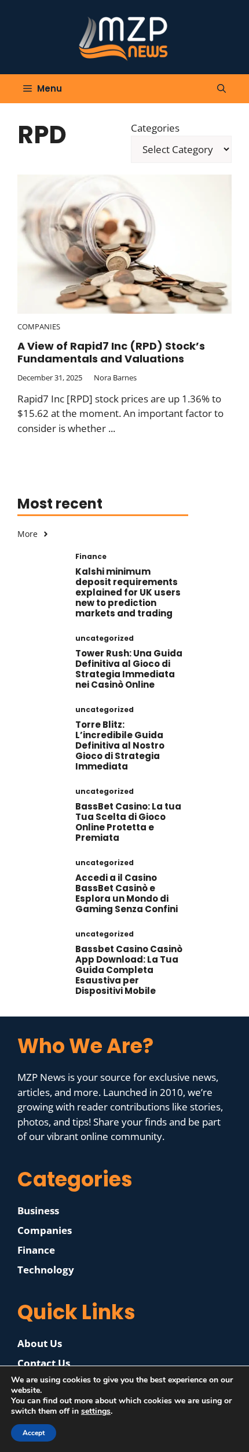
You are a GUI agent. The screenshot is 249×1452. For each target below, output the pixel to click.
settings (96, 1411)
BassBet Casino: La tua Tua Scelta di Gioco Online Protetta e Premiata (128, 822)
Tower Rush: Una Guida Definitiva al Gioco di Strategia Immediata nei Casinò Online (128, 669)
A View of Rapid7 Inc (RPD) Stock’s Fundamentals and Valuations (111, 352)
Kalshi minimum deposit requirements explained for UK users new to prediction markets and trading (128, 592)
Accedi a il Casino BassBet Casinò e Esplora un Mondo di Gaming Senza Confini (126, 893)
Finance (36, 1250)
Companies (38, 326)
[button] (221, 88)
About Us (39, 1343)
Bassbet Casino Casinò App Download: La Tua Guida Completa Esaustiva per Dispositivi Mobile (128, 970)
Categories (155, 128)
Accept (34, 1433)
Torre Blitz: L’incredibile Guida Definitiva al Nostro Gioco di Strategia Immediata (119, 745)
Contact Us (43, 1363)
